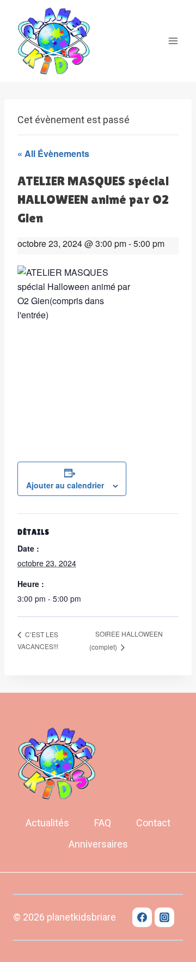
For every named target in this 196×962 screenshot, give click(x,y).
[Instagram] (164, 917)
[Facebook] (142, 917)
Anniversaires (98, 844)
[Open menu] (173, 40)
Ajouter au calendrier (65, 485)
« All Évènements (53, 153)
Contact (153, 822)
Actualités (47, 822)
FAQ (102, 822)
